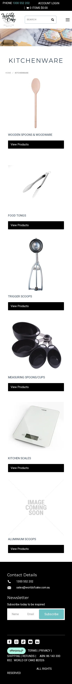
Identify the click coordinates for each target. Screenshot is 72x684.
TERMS (32, 650)
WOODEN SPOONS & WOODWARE (30, 134)
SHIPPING (13, 656)
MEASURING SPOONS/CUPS (26, 377)
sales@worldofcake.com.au (33, 587)
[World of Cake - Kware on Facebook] (9, 642)
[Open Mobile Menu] (67, 19)
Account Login (48, 3)
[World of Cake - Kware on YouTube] (30, 642)
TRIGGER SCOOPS (20, 296)
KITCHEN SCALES (19, 458)
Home (8, 73)
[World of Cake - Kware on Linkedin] (37, 642)
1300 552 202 (21, 3)
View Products (20, 144)
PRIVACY (44, 650)
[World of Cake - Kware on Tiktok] (23, 642)
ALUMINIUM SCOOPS (22, 539)
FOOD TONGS (17, 215)
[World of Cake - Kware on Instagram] (16, 642)
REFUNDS (28, 656)
